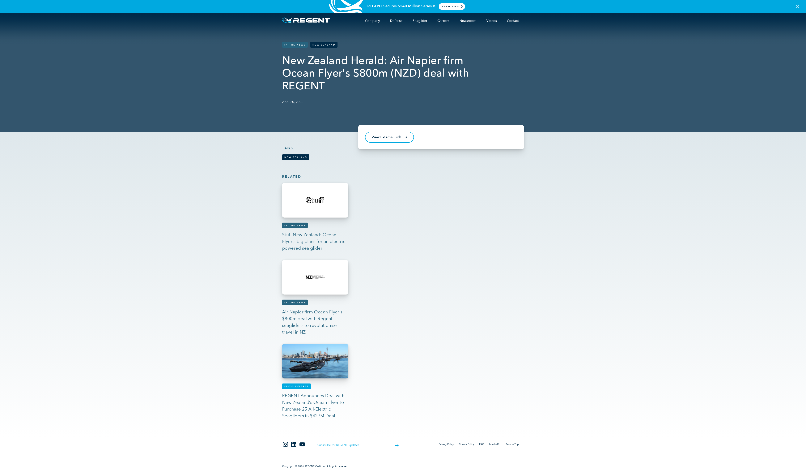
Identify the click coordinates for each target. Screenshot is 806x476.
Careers (443, 20)
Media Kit (494, 444)
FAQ (481, 444)
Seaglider (420, 20)
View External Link (389, 137)
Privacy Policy (446, 444)
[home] (306, 20)
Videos (491, 20)
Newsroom (467, 20)
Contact (513, 20)
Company (372, 20)
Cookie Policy (466, 444)
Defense (396, 20)
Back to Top (512, 444)
